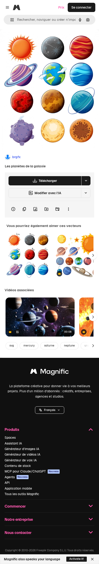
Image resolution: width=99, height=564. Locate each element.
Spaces (10, 437)
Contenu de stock (18, 466)
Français (49, 410)
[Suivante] (93, 255)
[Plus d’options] (68, 209)
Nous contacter (18, 532)
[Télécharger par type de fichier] (85, 180)
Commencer (15, 506)
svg (11, 345)
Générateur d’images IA (22, 449)
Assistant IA (13, 443)
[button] (49, 410)
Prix (61, 7)
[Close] (92, 559)
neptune (69, 345)
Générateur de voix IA (21, 460)
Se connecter (81, 7)
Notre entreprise (19, 519)
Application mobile (18, 488)
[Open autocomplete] (10, 19)
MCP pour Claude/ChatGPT (32, 471)
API (7, 483)
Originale (30, 39)
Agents (16, 477)
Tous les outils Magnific (22, 494)
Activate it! (76, 559)
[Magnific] (49, 372)
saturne (49, 345)
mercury (29, 345)
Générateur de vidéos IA (22, 454)
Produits (12, 429)
